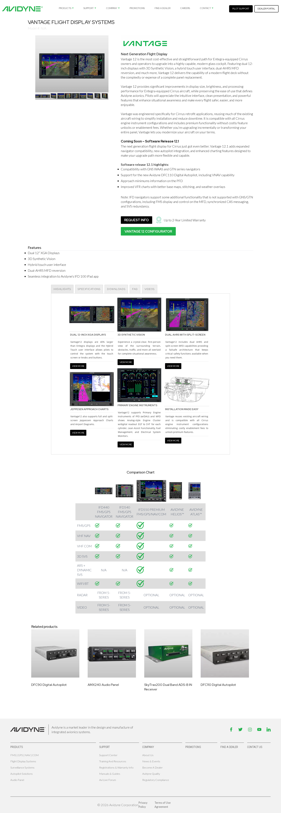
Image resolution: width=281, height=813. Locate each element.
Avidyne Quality (151, 773)
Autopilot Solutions (21, 773)
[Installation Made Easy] (186, 389)
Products (65, 8)
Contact (205, 8)
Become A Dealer (152, 767)
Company (111, 8)
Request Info (136, 220)
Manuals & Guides (109, 773)
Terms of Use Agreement (162, 804)
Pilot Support (240, 8)
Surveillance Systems (22, 767)
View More (78, 366)
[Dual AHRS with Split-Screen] (186, 314)
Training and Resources (112, 761)
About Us (148, 755)
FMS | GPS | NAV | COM (24, 755)
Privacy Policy (142, 804)
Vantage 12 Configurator (148, 231)
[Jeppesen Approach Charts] (91, 389)
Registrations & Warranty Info (116, 767)
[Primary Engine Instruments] (139, 385)
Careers (185, 8)
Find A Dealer (162, 8)
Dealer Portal (266, 8)
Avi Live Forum (107, 780)
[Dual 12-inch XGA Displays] (91, 314)
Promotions (137, 8)
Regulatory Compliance (155, 780)
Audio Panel (17, 780)
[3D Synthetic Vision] (139, 314)
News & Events (151, 761)
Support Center (108, 755)
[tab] (62, 289)
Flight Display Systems (23, 761)
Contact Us (254, 747)
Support (88, 8)
